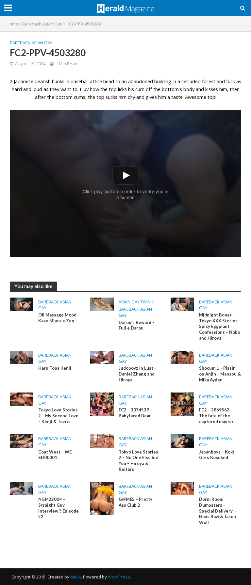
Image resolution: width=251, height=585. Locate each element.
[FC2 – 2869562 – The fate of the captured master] (182, 404)
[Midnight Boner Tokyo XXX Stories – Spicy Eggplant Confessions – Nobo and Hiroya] (182, 303)
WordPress (119, 577)
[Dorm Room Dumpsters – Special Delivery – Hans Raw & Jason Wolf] (182, 488)
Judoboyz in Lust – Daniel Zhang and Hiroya (138, 373)
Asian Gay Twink (136, 302)
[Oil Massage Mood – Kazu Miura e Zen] (21, 303)
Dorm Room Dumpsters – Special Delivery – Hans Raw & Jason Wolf (217, 511)
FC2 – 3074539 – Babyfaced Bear (135, 412)
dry (131, 97)
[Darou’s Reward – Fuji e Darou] (102, 303)
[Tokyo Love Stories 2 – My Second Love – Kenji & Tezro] (21, 398)
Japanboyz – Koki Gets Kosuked (216, 454)
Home (12, 24)
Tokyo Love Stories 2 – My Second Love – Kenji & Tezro (58, 415)
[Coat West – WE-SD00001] (21, 440)
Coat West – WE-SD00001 (55, 454)
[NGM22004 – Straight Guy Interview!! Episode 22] (21, 488)
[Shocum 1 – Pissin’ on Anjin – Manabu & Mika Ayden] (182, 357)
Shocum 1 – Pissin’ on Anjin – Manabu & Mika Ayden (220, 373)
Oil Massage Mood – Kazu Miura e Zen (59, 317)
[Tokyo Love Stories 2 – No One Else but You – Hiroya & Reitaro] (102, 440)
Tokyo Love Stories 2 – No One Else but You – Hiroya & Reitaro (139, 460)
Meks (75, 577)
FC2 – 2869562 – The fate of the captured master (216, 415)
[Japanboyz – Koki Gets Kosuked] (182, 440)
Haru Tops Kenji (54, 368)
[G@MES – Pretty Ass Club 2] (102, 498)
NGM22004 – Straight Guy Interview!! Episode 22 (58, 508)
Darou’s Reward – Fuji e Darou (137, 325)
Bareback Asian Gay (42, 24)
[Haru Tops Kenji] (21, 357)
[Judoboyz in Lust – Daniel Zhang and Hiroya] (102, 357)
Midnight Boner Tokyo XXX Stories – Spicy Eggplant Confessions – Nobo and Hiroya (220, 326)
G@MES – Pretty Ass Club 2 (135, 502)
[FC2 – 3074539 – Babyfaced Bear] (102, 404)
